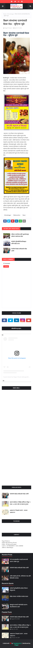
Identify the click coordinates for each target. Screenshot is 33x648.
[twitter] (15, 1)
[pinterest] (22, 1)
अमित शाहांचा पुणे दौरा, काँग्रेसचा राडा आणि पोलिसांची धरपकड (20, 577)
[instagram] (19, 1)
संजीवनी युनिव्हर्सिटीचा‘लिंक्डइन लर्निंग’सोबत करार (18, 242)
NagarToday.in (8, 28)
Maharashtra (16, 215)
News (24, 215)
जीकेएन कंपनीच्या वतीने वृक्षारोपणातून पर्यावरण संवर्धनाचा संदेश (20, 235)
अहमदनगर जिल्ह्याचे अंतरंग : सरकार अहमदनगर (18, 511)
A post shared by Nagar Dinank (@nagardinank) (17, 377)
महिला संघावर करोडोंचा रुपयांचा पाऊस (19, 596)
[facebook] (12, 1)
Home (4, 14)
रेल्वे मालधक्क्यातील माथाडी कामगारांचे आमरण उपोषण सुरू (19, 560)
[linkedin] (16, 320)
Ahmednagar (10, 14)
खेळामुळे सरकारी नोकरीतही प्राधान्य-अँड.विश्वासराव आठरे (19, 605)
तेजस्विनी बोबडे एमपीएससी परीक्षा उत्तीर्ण (19, 250)
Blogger (16, 645)
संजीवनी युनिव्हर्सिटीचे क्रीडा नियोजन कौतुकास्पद (19, 589)
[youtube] (28, 320)
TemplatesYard (17, 643)
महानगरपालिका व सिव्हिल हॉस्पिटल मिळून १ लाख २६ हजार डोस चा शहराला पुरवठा (20, 503)
